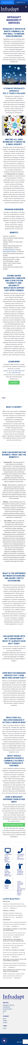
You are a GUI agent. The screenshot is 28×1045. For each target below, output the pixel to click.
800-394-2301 (21, 1042)
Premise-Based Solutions (9, 251)
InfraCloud (6, 901)
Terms (4, 1028)
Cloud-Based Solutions (9, 249)
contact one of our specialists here (14, 370)
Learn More (14, 382)
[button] (26, 7)
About (4, 1018)
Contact (5, 1022)
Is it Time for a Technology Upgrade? (14, 950)
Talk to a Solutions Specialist (14, 825)
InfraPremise (6, 919)
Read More (13, 908)
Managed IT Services (9, 910)
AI (3, 1013)
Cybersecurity (6, 1007)
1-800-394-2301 (16, 372)
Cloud (4, 1011)
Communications (7, 1009)
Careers (5, 1020)
